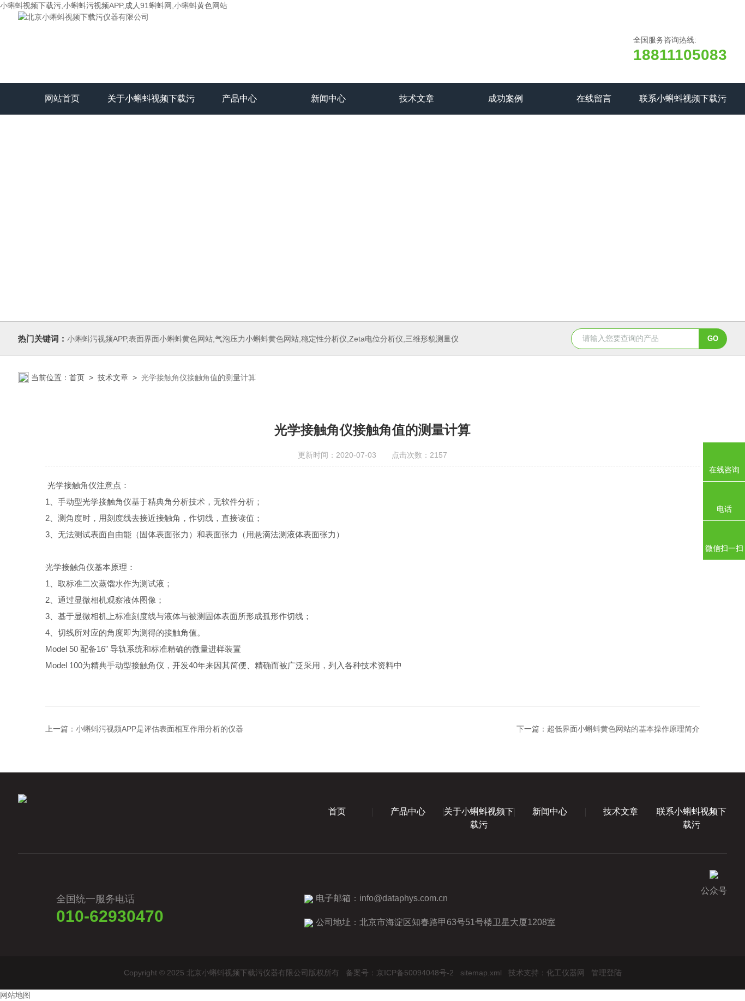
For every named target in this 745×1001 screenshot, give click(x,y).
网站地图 (15, 995)
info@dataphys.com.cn (403, 898)
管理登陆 (606, 972)
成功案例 (505, 98)
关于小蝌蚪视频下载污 (151, 98)
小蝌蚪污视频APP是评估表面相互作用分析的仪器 (159, 728)
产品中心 (239, 98)
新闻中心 (328, 98)
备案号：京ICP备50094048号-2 (400, 972)
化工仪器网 (565, 972)
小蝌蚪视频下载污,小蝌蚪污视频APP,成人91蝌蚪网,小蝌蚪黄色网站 (113, 5)
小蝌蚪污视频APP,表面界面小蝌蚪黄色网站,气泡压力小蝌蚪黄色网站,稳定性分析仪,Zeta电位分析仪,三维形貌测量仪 (263, 338)
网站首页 (62, 98)
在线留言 (593, 98)
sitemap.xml (481, 972)
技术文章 (416, 98)
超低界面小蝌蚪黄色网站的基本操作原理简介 (623, 728)
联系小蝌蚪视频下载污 (682, 98)
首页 (77, 377)
